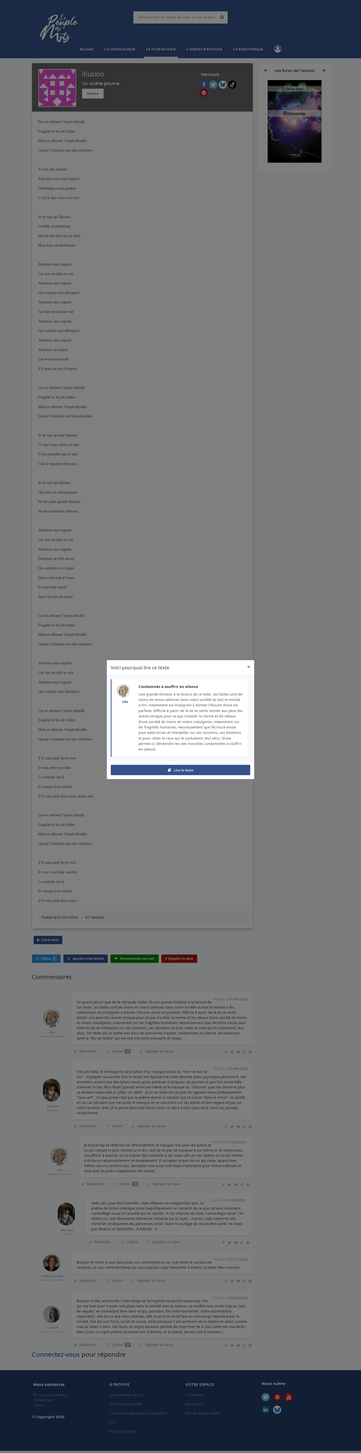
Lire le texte (183, 770)
